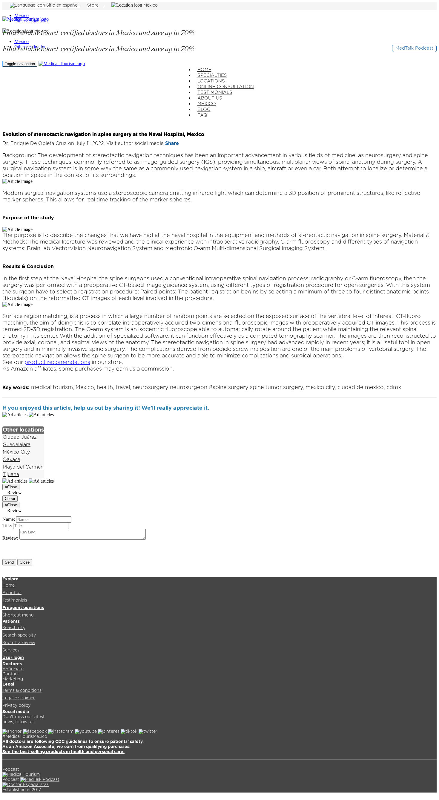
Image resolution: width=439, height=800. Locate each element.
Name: (8, 519)
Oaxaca (11, 459)
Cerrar (10, 498)
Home (8, 585)
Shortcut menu (18, 615)
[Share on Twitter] (232, 408)
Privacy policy (16, 705)
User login (13, 658)
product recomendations (57, 362)
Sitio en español (62, 5)
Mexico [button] (150, 5)
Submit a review (18, 643)
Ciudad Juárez (20, 437)
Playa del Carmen (23, 467)
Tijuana (11, 474)
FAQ (202, 115)
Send (9, 562)
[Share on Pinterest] (240, 408)
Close (25, 562)
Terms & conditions (22, 691)
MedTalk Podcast (414, 48)
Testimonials (14, 600)
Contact (10, 674)
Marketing (12, 679)
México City (16, 452)
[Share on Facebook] (223, 408)
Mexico (21, 15)
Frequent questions (23, 608)
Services (10, 650)
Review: (10, 538)
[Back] (6, 124)
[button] (215, 408)
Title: (7, 525)
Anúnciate (13, 669)
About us (12, 593)
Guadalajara (16, 444)
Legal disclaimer (18, 698)
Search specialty (19, 635)
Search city (13, 628)
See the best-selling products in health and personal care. (63, 752)
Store (93, 5)
